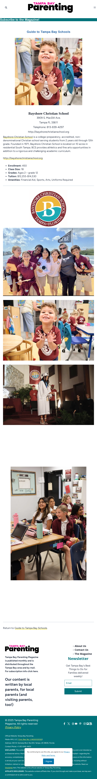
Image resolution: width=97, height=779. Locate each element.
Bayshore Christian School (18, 136)
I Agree (48, 761)
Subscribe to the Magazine (19, 19)
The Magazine (83, 654)
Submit (78, 691)
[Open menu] (95, 7)
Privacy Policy (13, 727)
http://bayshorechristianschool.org (23, 158)
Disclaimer (9, 768)
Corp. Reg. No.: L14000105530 (30, 739)
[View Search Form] (6, 7)
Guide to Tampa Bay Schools (31, 628)
